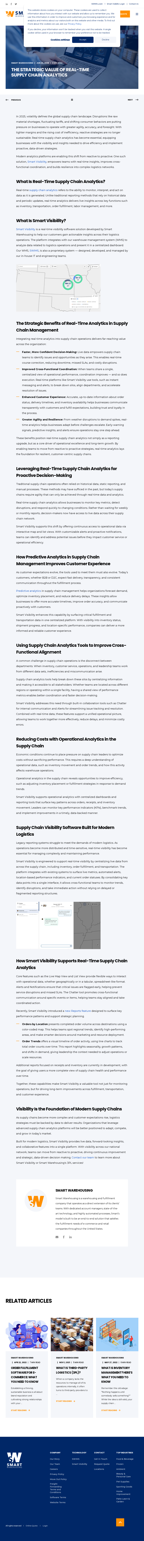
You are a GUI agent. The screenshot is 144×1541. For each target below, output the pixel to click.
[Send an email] (58, 1237)
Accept (82, 39)
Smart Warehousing (22, 63)
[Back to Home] (20, 14)
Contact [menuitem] (99, 1453)
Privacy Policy (74, 24)
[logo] (14, 1460)
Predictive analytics (28, 590)
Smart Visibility (37, 161)
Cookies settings (60, 39)
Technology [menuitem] (79, 1453)
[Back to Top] (120, 1522)
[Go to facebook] (63, 1237)
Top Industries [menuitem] (124, 1453)
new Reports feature (78, 1011)
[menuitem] (97, 4)
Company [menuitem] (55, 1453)
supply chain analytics (43, 190)
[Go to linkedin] (69, 1237)
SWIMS (34, 250)
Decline (105, 39)
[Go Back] (72, 100)
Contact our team (83, 1157)
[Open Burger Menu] (137, 14)
